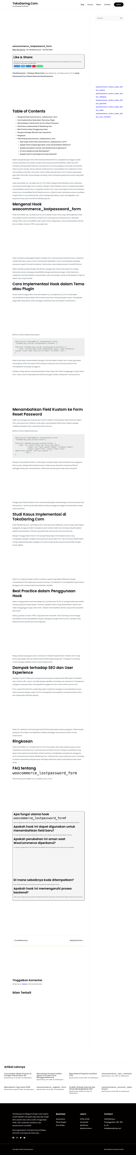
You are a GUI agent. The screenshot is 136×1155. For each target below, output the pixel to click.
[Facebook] (13, 1138)
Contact (107, 5)
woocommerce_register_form (51, 1087)
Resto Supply (61, 1122)
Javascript (84, 1122)
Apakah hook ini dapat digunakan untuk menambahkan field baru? (45, 145)
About (98, 5)
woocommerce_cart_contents (117, 1073)
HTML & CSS (84, 1119)
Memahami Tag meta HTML (17, 1087)
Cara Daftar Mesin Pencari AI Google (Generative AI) (17, 1074)
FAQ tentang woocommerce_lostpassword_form (36, 139)
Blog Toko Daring (18, 50)
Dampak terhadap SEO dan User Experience (34, 132)
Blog (82, 5)
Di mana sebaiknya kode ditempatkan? (34, 151)
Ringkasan (21, 136)
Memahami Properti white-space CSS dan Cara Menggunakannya (49, 1075)
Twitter (23, 66)
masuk (24, 984)
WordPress (84, 1125)
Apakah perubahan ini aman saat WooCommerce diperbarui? (43, 148)
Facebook (17, 66)
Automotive (60, 1119)
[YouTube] (24, 1138)
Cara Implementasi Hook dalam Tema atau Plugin (36, 120)
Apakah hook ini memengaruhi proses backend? (38, 154)
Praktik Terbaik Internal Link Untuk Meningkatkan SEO (82, 1088)
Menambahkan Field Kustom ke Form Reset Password (38, 123)
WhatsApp (40, 66)
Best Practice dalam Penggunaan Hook (32, 129)
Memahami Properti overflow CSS (83, 1074)
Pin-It (34, 66)
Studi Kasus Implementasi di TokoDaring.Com (34, 126)
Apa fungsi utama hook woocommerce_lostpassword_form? (43, 142)
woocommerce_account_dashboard (117, 1088)
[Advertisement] (48, 29)
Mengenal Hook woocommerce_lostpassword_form (37, 117)
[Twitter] (21, 1138)
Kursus (90, 5)
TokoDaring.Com (25, 3)
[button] (119, 4)
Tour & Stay (60, 1125)
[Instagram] (17, 1138)
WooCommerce (86, 1128)
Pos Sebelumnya (20, 940)
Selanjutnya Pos (77, 940)
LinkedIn (28, 66)
